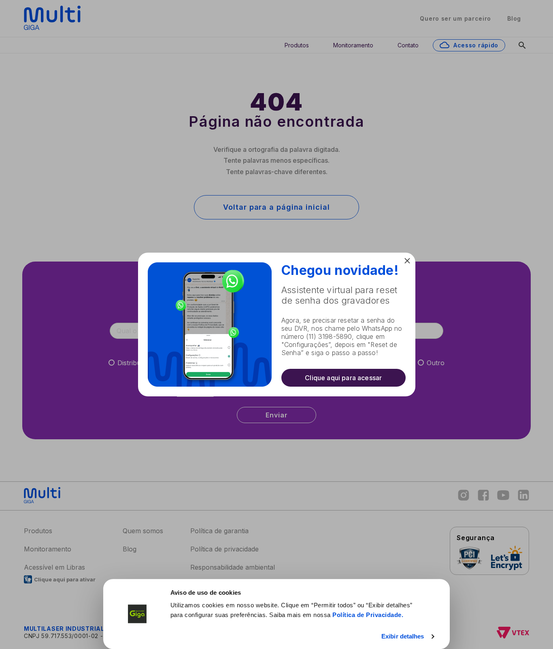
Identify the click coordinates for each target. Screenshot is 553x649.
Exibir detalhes (402, 636)
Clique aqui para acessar (343, 378)
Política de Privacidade (367, 614)
